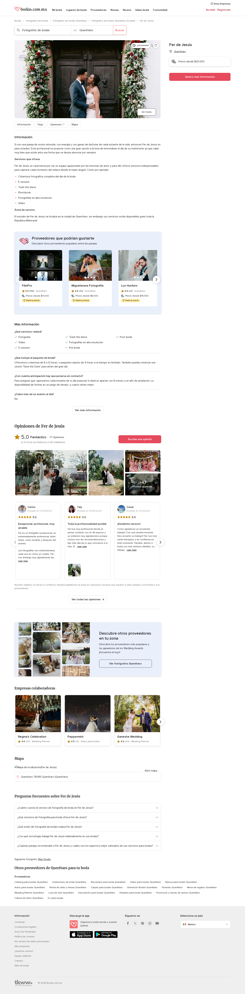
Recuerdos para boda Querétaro (108, 882)
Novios (127, 10)
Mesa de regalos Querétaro (202, 887)
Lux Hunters (129, 285)
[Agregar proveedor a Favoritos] (155, 45)
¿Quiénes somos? (23, 951)
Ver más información (88, 410)
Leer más (23, 561)
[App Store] (81, 937)
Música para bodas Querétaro (181, 882)
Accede (210, 10)
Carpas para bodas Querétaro (107, 887)
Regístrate (223, 10)
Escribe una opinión (140, 439)
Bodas (18, 20)
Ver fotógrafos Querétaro (125, 663)
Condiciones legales (25, 926)
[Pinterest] (143, 923)
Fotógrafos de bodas (37, 20)
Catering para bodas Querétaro (31, 882)
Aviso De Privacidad (25, 931)
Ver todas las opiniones (86, 599)
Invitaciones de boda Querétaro (69, 882)
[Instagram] (150, 923)
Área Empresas (221, 3)
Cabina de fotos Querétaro (28, 898)
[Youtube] (157, 923)
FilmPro (27, 285)
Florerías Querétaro (172, 887)
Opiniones (57, 124)
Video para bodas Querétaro (145, 882)
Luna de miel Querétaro (61, 892)
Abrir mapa (151, 770)
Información (24, 124)
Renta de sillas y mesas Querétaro (68, 887)
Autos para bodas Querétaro (29, 887)
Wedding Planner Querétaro (29, 892)
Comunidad (160, 10)
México (192, 924)
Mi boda (57, 10)
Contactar (19, 922)
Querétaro (180, 51)
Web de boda (21, 965)
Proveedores (98, 10)
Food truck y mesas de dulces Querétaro (178, 892)
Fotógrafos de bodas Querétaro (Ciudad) (114, 20)
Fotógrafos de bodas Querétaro (70, 20)
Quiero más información (200, 77)
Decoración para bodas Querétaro (96, 892)
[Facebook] (128, 923)
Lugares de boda (76, 10)
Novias (114, 10)
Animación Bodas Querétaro (142, 887)
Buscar (119, 30)
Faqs (40, 124)
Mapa (75, 124)
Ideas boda (142, 10)
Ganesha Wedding (129, 736)
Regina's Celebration (32, 736)
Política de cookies (24, 936)
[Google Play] (106, 937)
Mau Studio (44, 859)
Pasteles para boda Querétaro (136, 892)
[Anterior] (19, 279)
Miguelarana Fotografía (88, 285)
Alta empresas (22, 946)
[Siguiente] (156, 279)
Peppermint (76, 736)
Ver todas (147, 112)
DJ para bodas (55, 898)
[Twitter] (135, 923)
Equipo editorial (22, 955)
